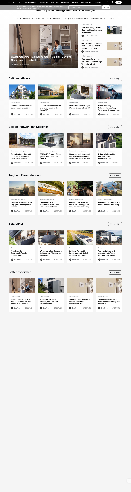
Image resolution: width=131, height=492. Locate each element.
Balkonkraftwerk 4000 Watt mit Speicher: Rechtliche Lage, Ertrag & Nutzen (21, 156)
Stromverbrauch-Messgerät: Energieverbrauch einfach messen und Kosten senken (79, 156)
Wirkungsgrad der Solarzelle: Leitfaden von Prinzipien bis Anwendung (51, 253)
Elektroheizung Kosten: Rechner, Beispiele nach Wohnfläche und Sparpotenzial (91, 30)
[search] (107, 2)
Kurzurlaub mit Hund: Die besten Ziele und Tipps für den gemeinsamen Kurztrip (79, 205)
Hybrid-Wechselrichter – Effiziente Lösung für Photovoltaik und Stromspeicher (107, 156)
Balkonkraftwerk (54, 18)
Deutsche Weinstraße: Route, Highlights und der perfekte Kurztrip (22, 205)
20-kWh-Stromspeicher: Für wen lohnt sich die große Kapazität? (50, 108)
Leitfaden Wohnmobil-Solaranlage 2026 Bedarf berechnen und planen (78, 253)
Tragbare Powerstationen (76, 18)
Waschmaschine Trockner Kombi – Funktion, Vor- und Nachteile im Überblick (41, 58)
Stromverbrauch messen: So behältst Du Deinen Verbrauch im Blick (92, 45)
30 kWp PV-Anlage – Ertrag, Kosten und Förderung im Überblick (50, 156)
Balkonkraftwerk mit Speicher (30, 18)
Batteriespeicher (98, 18)
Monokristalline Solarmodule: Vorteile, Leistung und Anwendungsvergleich (19, 253)
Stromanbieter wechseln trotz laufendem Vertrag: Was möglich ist (91, 61)
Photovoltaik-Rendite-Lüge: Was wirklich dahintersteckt (79, 107)
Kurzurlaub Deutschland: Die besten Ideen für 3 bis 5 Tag (109, 204)
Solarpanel (14, 248)
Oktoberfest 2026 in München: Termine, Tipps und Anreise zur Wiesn (49, 205)
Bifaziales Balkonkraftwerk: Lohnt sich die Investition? (21, 107)
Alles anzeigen (115, 79)
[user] (112, 2)
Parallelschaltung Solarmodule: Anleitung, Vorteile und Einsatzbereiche (109, 108)
